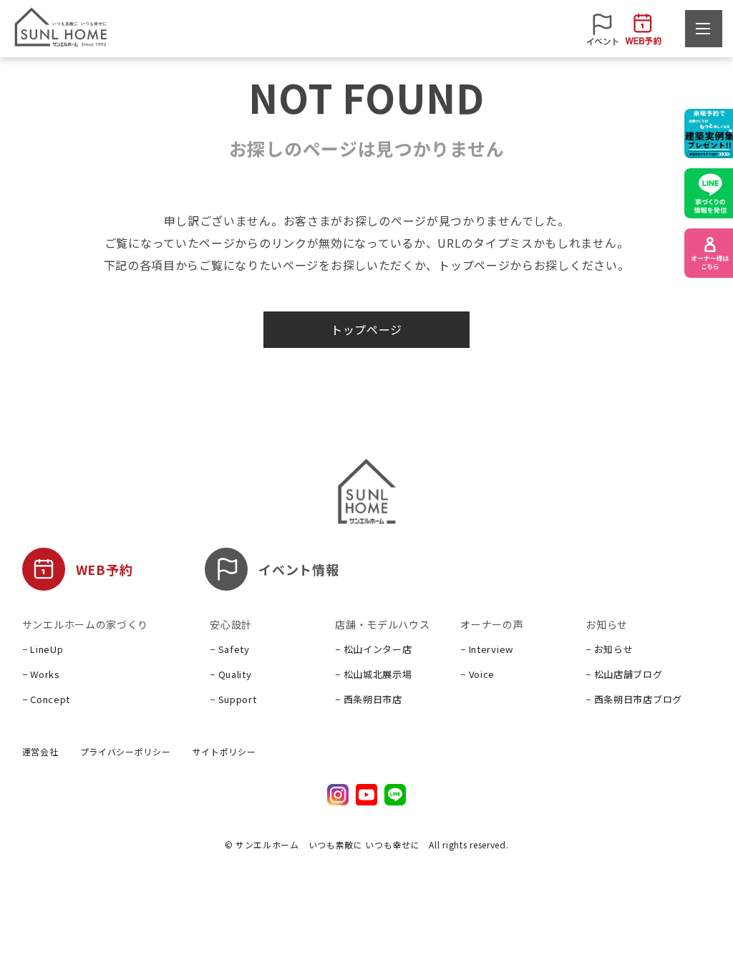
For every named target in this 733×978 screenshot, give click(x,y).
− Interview (486, 649)
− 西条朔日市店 (368, 699)
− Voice (477, 674)
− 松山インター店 (373, 649)
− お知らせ (609, 649)
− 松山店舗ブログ (624, 674)
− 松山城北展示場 (373, 674)
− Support (233, 699)
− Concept (46, 699)
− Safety (230, 649)
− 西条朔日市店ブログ (634, 699)
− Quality (230, 674)
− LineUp (43, 649)
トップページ (366, 329)
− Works (41, 674)
